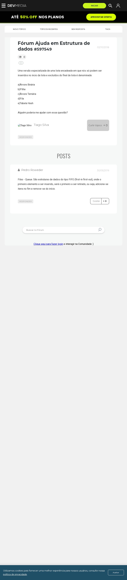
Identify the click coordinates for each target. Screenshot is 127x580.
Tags (107, 29)
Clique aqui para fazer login (48, 244)
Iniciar (94, 5)
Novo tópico (19, 29)
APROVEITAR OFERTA (101, 17)
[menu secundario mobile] (4, 5)
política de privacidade (15, 574)
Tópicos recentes (49, 29)
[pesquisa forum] (100, 230)
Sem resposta (78, 29)
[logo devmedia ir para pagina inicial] (18, 5)
